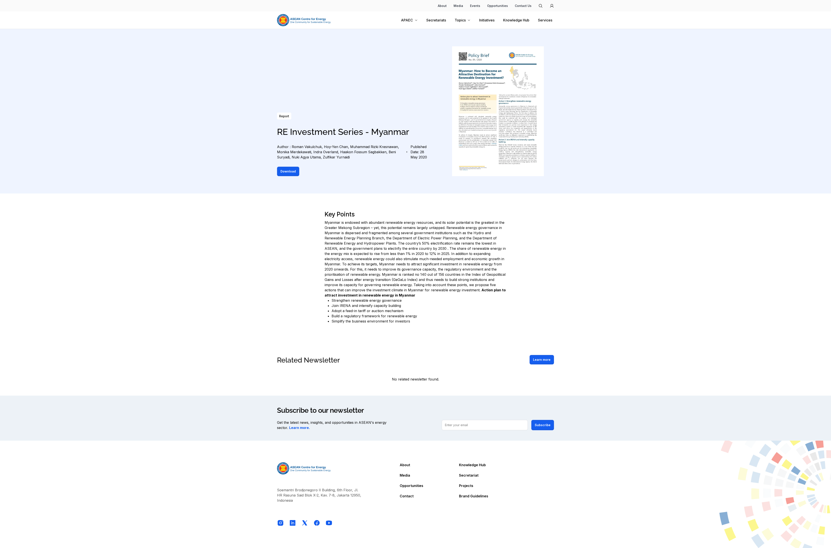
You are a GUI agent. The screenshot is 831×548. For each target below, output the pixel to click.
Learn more (542, 359)
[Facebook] (316, 522)
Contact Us (523, 6)
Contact (407, 496)
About (442, 6)
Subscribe (543, 425)
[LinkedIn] (292, 522)
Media (458, 6)
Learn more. (299, 428)
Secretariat (468, 475)
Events (475, 6)
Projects (466, 486)
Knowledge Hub (472, 465)
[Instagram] (280, 522)
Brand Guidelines (473, 496)
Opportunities (497, 6)
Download (288, 171)
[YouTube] (328, 522)
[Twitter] (304, 522)
